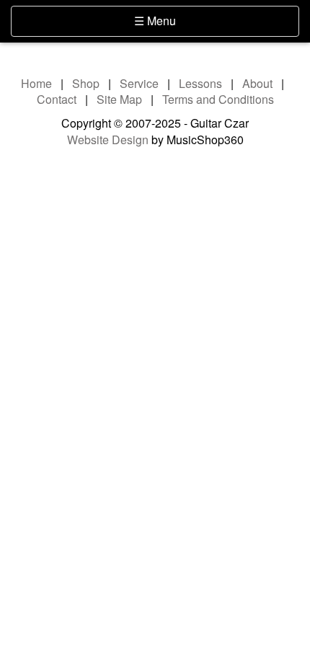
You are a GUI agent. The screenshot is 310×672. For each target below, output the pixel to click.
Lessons (200, 83)
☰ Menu (179, 20)
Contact (56, 99)
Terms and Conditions (218, 99)
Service (139, 83)
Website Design (108, 139)
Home (36, 83)
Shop (85, 83)
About (257, 83)
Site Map (119, 99)
